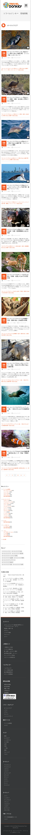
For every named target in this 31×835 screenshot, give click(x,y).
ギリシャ (6, 777)
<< (6, 475)
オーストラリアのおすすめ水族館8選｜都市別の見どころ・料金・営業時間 (18, 453)
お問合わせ (7, 690)
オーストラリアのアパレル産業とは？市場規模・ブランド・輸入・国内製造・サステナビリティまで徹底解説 (13, 580)
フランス (6, 802)
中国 (5, 746)
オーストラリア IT (6, 553)
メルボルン (6, 516)
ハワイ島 (6, 533)
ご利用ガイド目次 (8, 647)
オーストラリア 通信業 (17, 553)
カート (5, 636)
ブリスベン (6, 515)
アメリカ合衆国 (6, 489)
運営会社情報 (7, 684)
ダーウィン (6, 509)
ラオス (5, 754)
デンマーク (7, 785)
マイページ (7, 634)
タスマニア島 (7, 510)
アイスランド (7, 765)
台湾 (5, 744)
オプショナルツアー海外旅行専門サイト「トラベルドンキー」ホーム (14, 625)
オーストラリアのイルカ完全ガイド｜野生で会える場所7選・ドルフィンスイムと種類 (18, 143)
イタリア (6, 771)
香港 (5, 750)
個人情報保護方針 (8, 672)
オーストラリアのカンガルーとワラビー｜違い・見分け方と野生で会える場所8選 (17, 365)
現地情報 (6, 692)
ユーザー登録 (7, 632)
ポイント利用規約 (8, 674)
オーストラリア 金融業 (7, 557)
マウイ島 (6, 535)
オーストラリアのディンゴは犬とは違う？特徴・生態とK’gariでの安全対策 (17, 276)
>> (24, 475)
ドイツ (5, 795)
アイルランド (7, 767)
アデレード (6, 500)
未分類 (4, 539)
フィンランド (7, 800)
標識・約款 (7, 688)
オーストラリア (16, 57)
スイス (5, 779)
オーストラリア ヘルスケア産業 (9, 555)
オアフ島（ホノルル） (9, 532)
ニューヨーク (7, 492)
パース (5, 512)
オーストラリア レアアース (8, 560)
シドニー (6, 507)
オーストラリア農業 (19, 557)
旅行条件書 (7, 686)
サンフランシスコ (8, 490)
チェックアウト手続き (9, 655)
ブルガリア (7, 804)
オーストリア (7, 773)
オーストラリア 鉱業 (18, 564)
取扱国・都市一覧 (8, 628)
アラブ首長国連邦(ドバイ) (10, 817)
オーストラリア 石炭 (7, 564)
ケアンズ (6, 504)
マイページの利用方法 (9, 657)
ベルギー (6, 806)
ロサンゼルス (7, 494)
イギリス (6, 769)
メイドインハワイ (6, 551)
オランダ (6, 775)
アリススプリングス (8, 502)
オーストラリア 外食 (17, 551)
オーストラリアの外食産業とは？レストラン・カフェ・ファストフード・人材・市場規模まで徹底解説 (13, 585)
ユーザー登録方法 (8, 649)
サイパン (6, 714)
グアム (5, 712)
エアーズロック (7, 503)
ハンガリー (7, 798)
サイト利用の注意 (8, 670)
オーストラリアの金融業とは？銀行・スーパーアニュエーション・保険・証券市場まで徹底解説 (13, 600)
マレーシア (7, 752)
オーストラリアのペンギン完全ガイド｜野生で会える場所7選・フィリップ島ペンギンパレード (18, 53)
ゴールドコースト (8, 506)
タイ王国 (6, 742)
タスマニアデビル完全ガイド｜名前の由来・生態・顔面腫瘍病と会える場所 (17, 231)
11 (21, 475)
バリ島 (5, 748)
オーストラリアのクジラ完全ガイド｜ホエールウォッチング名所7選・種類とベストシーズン (18, 187)
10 (18, 475)
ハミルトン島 (7, 513)
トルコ (5, 819)
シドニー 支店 (6, 57)
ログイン (6, 630)
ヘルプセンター (8, 668)
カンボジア (7, 738)
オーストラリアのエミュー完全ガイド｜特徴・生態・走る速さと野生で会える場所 (17, 99)
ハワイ (4, 530)
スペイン (6, 781)
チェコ (5, 783)
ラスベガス (6, 493)
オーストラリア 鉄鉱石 (7, 562)
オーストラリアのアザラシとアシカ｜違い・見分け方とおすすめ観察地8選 (18, 409)
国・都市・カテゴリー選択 (10, 651)
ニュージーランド (8, 716)
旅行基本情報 (7, 496)
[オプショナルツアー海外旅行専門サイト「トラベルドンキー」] (12, 5)
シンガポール (6, 525)
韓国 (5, 736)
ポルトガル (7, 810)
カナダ (4, 520)
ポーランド (7, 808)
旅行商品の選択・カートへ (10, 653)
